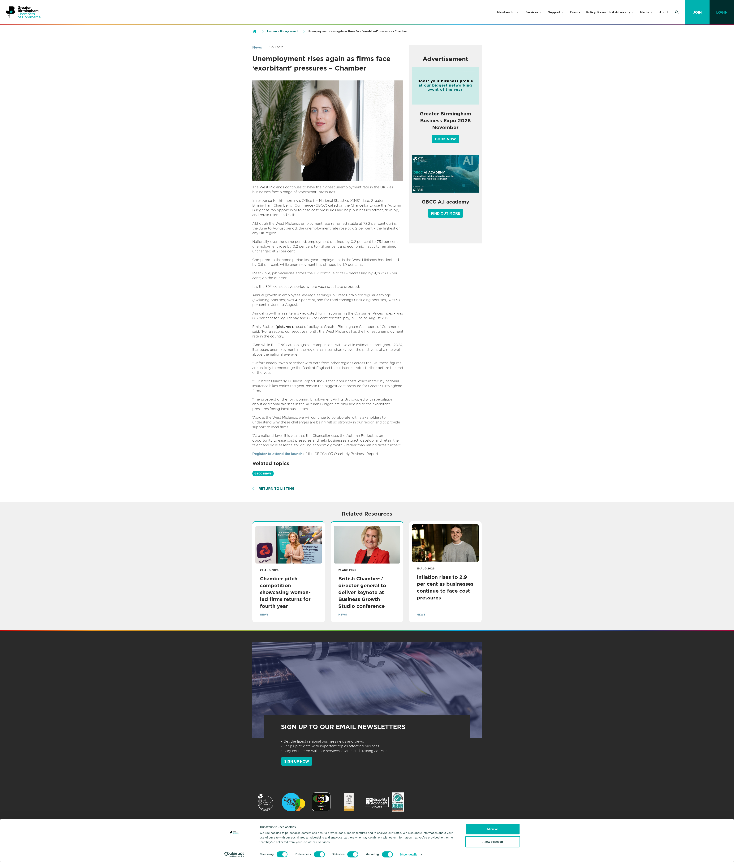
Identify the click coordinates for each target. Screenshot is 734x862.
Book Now (445, 139)
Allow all (492, 829)
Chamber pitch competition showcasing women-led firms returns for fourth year (285, 592)
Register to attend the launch (277, 454)
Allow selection (492, 841)
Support (554, 12)
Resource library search (283, 31)
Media (644, 12)
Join (697, 12)
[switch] (319, 854)
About (663, 12)
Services (531, 12)
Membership (506, 12)
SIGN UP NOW (296, 761)
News (257, 47)
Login (722, 12)
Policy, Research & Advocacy (608, 12)
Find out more (445, 213)
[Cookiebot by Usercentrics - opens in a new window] (234, 854)
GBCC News (263, 473)
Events (575, 12)
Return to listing (276, 489)
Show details (408, 854)
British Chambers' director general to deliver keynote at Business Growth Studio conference (362, 592)
